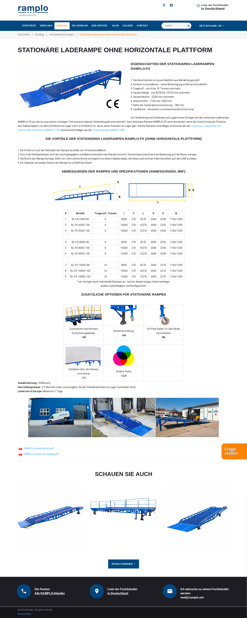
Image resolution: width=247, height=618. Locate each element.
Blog (115, 25)
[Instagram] (171, 5)
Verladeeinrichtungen (61, 34)
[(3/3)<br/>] (187, 417)
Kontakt (142, 25)
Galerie (128, 25)
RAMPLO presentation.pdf (38, 448)
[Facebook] (164, 5)
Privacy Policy (24, 614)
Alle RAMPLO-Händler (50, 593)
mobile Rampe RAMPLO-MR (108, 130)
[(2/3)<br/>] (123, 417)
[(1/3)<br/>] (59, 417)
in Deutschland (213, 8)
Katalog (61, 25)
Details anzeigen (122, 564)
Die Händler (80, 25)
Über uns (46, 25)
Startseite (29, 25)
